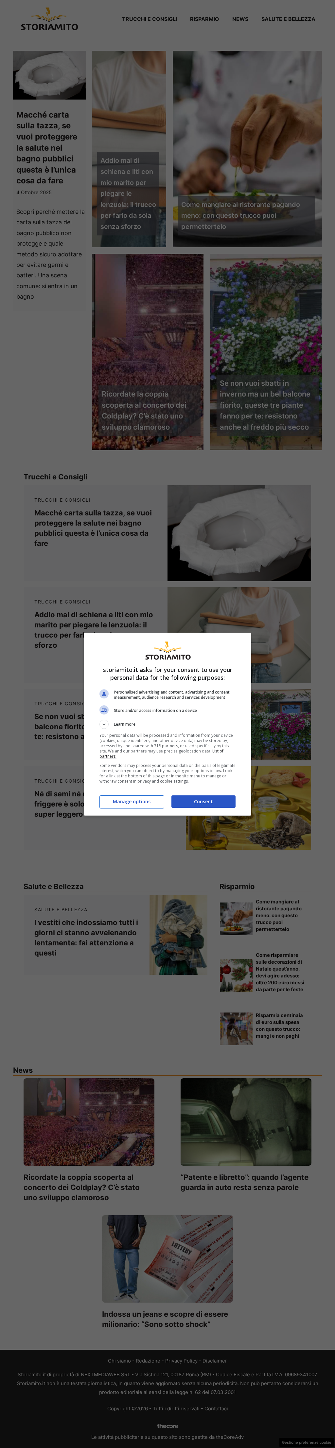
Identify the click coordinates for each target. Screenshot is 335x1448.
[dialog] (167, 724)
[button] (167, 724)
